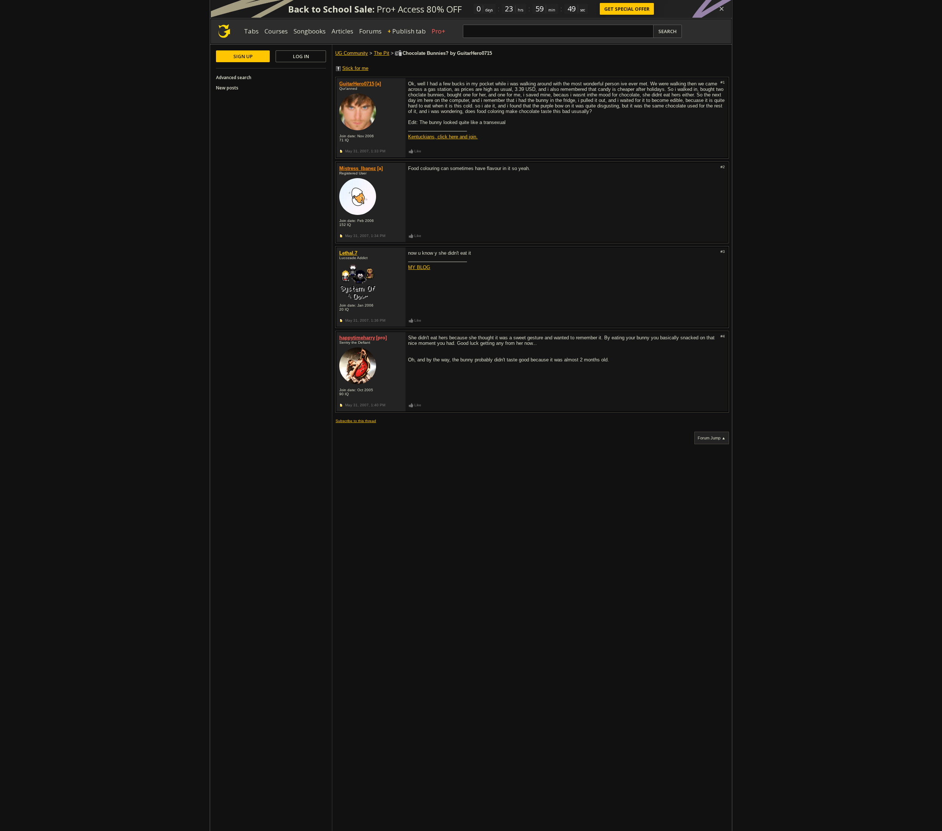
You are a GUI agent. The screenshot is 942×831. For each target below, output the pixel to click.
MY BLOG (419, 267)
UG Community (351, 53)
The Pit (381, 53)
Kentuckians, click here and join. (443, 136)
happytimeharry (357, 337)
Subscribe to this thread (356, 421)
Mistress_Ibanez (357, 168)
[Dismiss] (721, 9)
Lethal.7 (348, 253)
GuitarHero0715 (356, 83)
